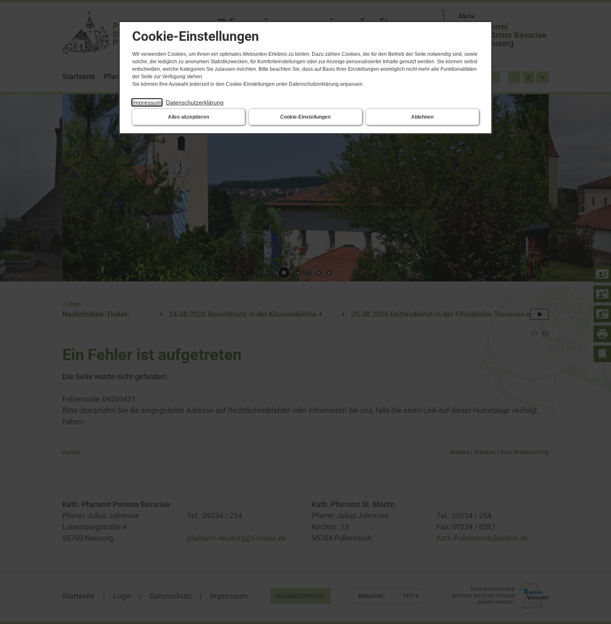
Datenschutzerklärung (195, 102)
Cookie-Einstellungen (305, 117)
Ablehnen (422, 117)
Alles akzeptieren (188, 117)
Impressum (147, 102)
